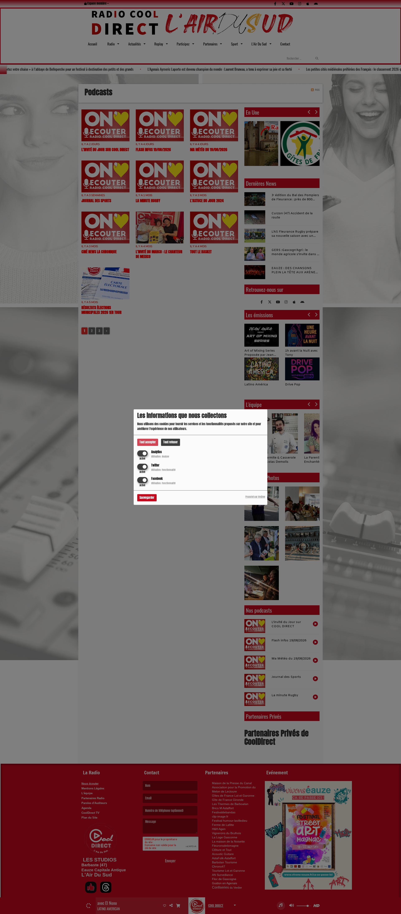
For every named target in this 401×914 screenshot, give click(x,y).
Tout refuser (170, 442)
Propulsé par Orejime (255, 497)
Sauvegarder (147, 497)
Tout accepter (148, 442)
